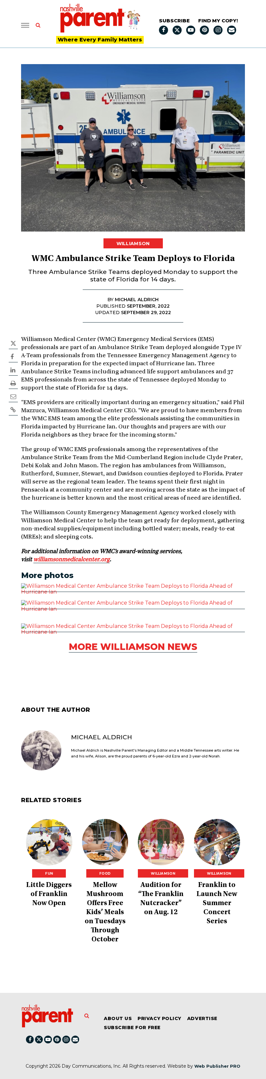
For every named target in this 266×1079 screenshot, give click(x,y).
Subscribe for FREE (132, 1027)
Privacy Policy (159, 1018)
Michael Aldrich (101, 737)
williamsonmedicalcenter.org (71, 559)
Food (105, 873)
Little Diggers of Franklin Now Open (49, 894)
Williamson (133, 243)
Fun (49, 873)
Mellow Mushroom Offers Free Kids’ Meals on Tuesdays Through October (105, 912)
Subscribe (174, 20)
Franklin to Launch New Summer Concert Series (217, 903)
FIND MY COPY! (218, 20)
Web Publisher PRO (217, 1066)
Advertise (202, 1018)
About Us (118, 1018)
